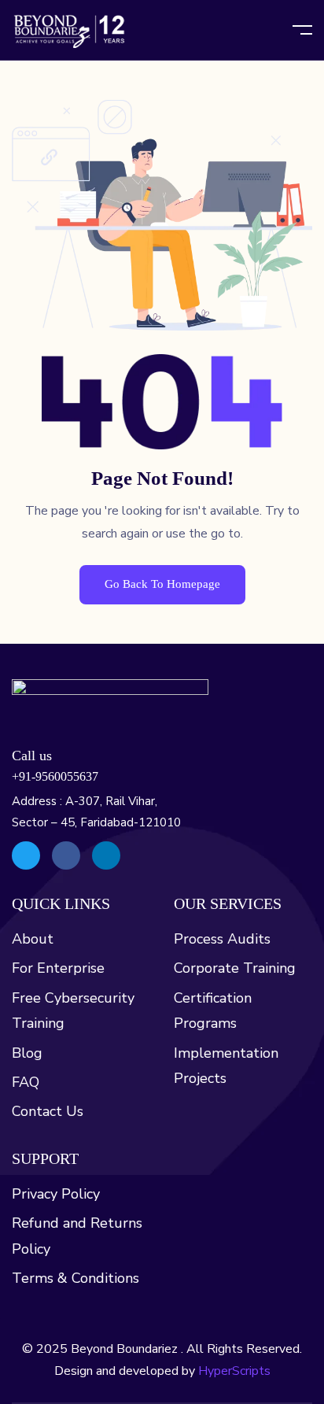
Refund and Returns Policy (77, 1236)
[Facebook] (66, 855)
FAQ (25, 1082)
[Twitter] (26, 855)
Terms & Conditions (75, 1278)
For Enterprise (58, 968)
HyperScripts (234, 1371)
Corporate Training (235, 968)
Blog (27, 1053)
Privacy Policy (56, 1193)
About (32, 938)
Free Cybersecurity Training (73, 1010)
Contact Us (47, 1111)
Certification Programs (213, 1010)
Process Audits (222, 938)
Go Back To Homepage (162, 584)
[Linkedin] (106, 855)
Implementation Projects (226, 1066)
